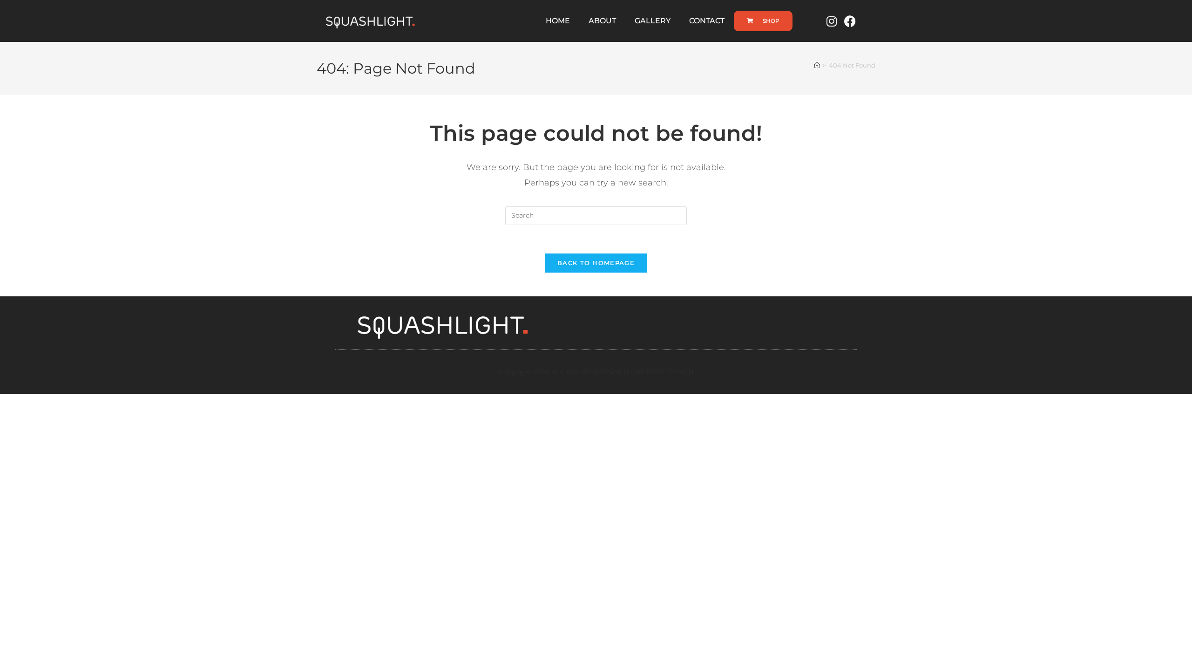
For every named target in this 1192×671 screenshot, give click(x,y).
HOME (558, 20)
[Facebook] (850, 21)
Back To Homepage (596, 263)
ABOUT (602, 20)
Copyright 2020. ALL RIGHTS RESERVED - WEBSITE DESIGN (596, 372)
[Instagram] (831, 21)
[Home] (817, 65)
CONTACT (707, 20)
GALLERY (652, 20)
